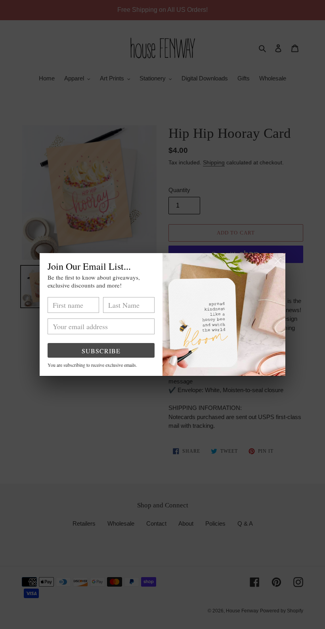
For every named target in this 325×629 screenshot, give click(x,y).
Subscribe (101, 351)
